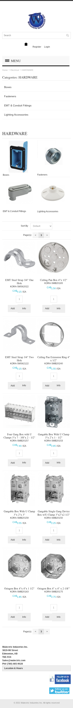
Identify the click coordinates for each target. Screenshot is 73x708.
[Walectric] (36, 20)
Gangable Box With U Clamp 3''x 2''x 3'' (19, 512)
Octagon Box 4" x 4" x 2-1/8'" (53, 588)
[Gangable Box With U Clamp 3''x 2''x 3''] (19, 489)
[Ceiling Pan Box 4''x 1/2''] (53, 257)
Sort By (24, 226)
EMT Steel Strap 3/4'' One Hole (19, 281)
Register (37, 47)
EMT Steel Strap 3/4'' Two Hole (19, 358)
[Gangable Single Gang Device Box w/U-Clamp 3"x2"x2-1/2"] (53, 489)
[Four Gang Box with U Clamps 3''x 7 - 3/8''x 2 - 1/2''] (19, 411)
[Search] (67, 35)
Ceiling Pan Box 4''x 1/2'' (53, 280)
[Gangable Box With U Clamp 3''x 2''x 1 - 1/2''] (53, 411)
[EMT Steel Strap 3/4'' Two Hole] (19, 334)
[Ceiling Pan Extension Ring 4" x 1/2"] (53, 334)
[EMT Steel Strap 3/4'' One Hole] (19, 258)
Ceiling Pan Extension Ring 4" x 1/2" (53, 358)
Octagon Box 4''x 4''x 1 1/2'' (19, 588)
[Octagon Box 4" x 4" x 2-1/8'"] (53, 565)
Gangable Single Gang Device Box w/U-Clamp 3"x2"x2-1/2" (53, 512)
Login (47, 47)
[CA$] (26, 44)
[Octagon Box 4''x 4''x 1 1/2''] (19, 565)
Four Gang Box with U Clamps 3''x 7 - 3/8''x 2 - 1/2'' (19, 435)
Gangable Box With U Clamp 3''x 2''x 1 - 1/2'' (53, 435)
